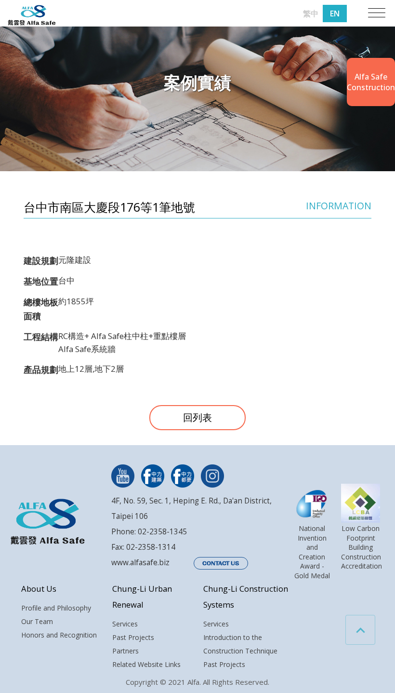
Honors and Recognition (59, 634)
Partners (125, 650)
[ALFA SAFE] (32, 16)
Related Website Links (146, 664)
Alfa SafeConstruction (371, 82)
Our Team (37, 621)
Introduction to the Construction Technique (240, 644)
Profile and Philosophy (56, 607)
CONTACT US (220, 563)
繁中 (310, 13)
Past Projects (133, 637)
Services (125, 623)
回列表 (197, 417)
